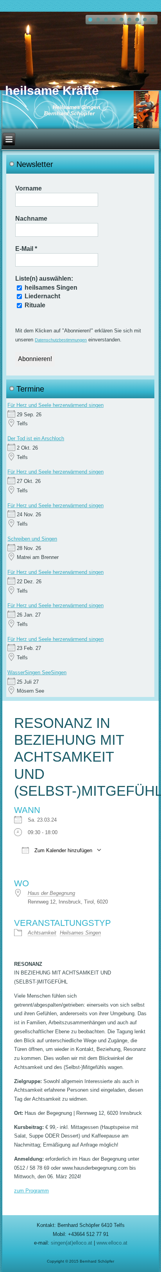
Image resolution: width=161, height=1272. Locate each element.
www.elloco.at (112, 1243)
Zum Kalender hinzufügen (62, 850)
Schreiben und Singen (32, 539)
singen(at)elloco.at (71, 1243)
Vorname (28, 188)
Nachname (31, 218)
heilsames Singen (50, 287)
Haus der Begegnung (51, 893)
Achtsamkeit (42, 933)
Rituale (34, 305)
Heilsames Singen (80, 933)
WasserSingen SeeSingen (36, 672)
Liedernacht (41, 296)
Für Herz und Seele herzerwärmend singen (55, 405)
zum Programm (31, 1191)
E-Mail (26, 248)
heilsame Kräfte (52, 90)
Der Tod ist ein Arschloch (35, 438)
